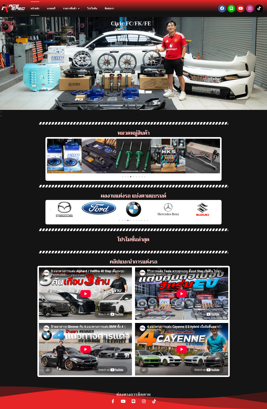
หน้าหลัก (35, 8)
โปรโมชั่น (92, 8)
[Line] (231, 8)
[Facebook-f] (113, 401)
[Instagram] (250, 8)
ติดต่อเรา (109, 8)
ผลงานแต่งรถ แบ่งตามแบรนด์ (133, 195)
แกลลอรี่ (51, 8)
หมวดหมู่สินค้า (134, 132)
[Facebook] (222, 8)
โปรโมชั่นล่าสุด (133, 239)
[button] (129, 114)
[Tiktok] (259, 8)
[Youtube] (240, 8)
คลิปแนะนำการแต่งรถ (133, 261)
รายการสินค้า (69, 8)
